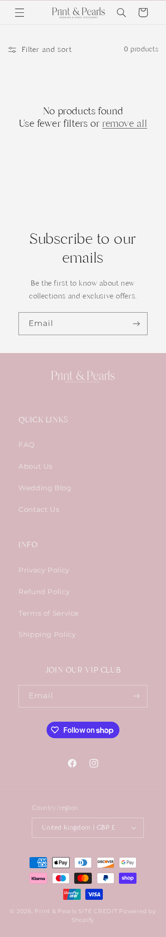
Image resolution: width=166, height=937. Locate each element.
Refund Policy (44, 592)
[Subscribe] (136, 323)
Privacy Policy (44, 570)
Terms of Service (48, 613)
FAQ (26, 445)
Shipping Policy (47, 634)
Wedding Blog (44, 488)
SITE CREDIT (98, 911)
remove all (124, 124)
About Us (35, 466)
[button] (19, 12)
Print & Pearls (56, 911)
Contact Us (38, 509)
